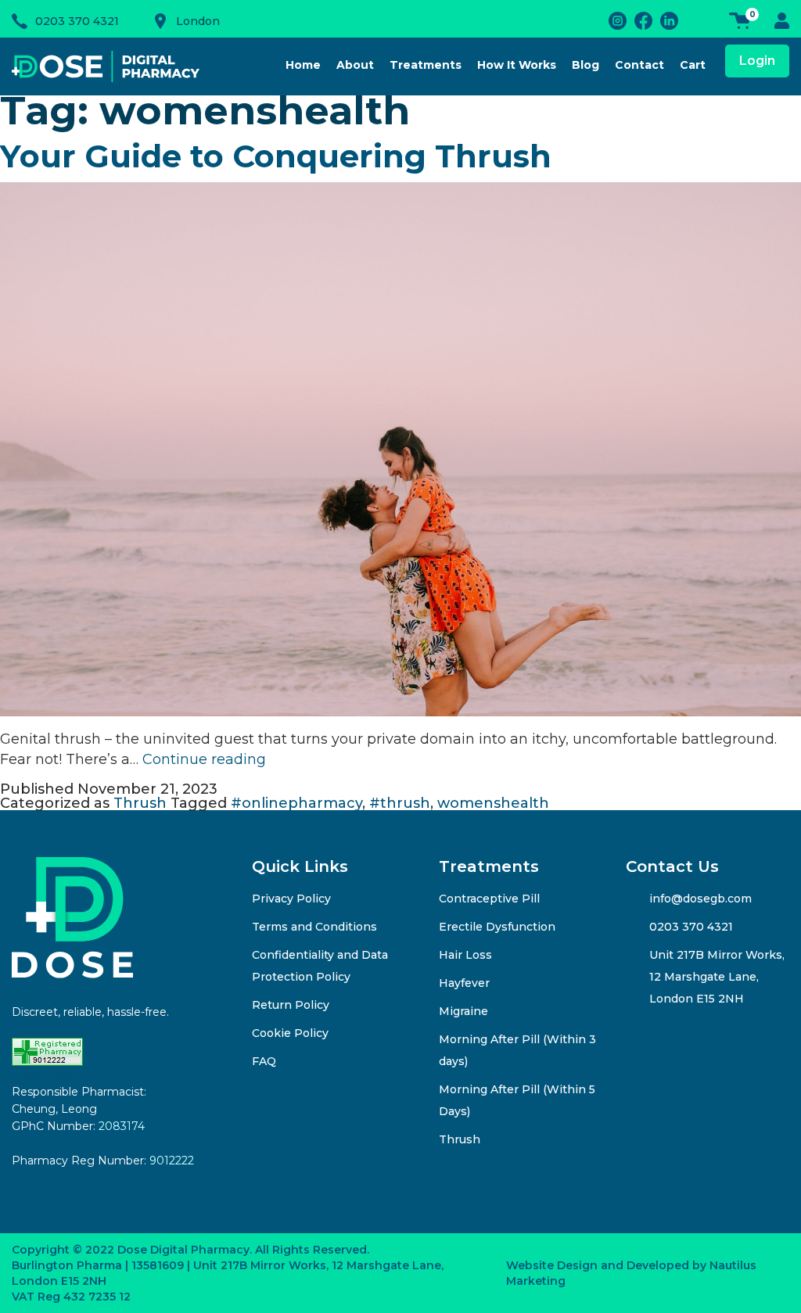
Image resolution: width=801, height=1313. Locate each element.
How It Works (516, 65)
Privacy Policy (291, 898)
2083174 (122, 1126)
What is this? (47, 1074)
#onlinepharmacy (296, 803)
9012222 (171, 1160)
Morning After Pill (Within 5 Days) (517, 1100)
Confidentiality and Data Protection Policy (320, 966)
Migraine (463, 1011)
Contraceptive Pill (489, 898)
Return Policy (290, 1005)
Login (757, 60)
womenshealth (493, 803)
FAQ (264, 1061)
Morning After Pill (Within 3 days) (517, 1050)
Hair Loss (467, 955)
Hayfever (464, 983)
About (355, 65)
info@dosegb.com (700, 898)
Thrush (140, 803)
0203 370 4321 (77, 21)
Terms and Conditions (314, 927)
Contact (639, 65)
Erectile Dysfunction (497, 927)
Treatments (426, 65)
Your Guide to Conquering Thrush (275, 156)
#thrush (399, 803)
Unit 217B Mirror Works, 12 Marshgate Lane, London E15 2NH (717, 977)
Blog (585, 65)
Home (303, 65)
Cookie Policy (290, 1033)
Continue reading (204, 759)
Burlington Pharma (67, 1265)
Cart (693, 65)
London (198, 21)
